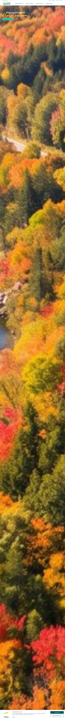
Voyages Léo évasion (19, 3)
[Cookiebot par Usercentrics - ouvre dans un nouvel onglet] (6, 717)
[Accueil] (7, 3)
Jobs (56, 0)
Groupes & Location (39, 3)
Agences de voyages (29, 3)
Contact (61, 0)
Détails (13, 717)
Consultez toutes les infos (8, 19)
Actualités (49, 0)
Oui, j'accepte (57, 712)
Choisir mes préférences (56, 715)
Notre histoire (53, 0)
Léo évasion (10, 0)
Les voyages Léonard (5, 0)
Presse (58, 0)
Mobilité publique (49, 3)
